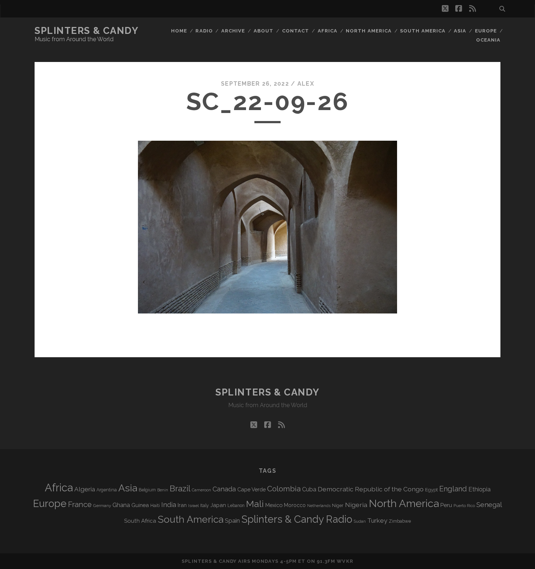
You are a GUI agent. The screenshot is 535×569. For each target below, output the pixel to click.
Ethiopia (479, 489)
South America (422, 31)
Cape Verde (251, 489)
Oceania (488, 40)
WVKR (345, 561)
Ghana (121, 505)
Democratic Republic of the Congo (371, 489)
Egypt (431, 489)
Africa (327, 31)
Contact (295, 31)
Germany (102, 505)
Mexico (273, 505)
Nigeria (356, 504)
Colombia (284, 488)
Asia (460, 31)
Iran (182, 505)
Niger (338, 505)
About (263, 31)
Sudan (360, 521)
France (80, 504)
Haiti (155, 505)
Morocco (295, 505)
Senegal (489, 504)
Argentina (106, 489)
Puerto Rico (464, 505)
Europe (486, 31)
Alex (305, 83)
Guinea (140, 505)
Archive (233, 31)
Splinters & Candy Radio (296, 519)
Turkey (377, 520)
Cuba (309, 489)
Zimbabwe (400, 521)
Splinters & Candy (87, 30)
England (453, 488)
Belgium (147, 489)
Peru (446, 505)
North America (369, 31)
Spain (232, 520)
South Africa (140, 521)
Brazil (180, 488)
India (168, 504)
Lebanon (236, 505)
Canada (224, 489)
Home (179, 31)
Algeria (84, 489)
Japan (218, 505)
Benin (162, 490)
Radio (204, 31)
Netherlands (318, 505)
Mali (255, 503)
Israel (193, 505)
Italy (204, 505)
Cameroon (201, 490)
